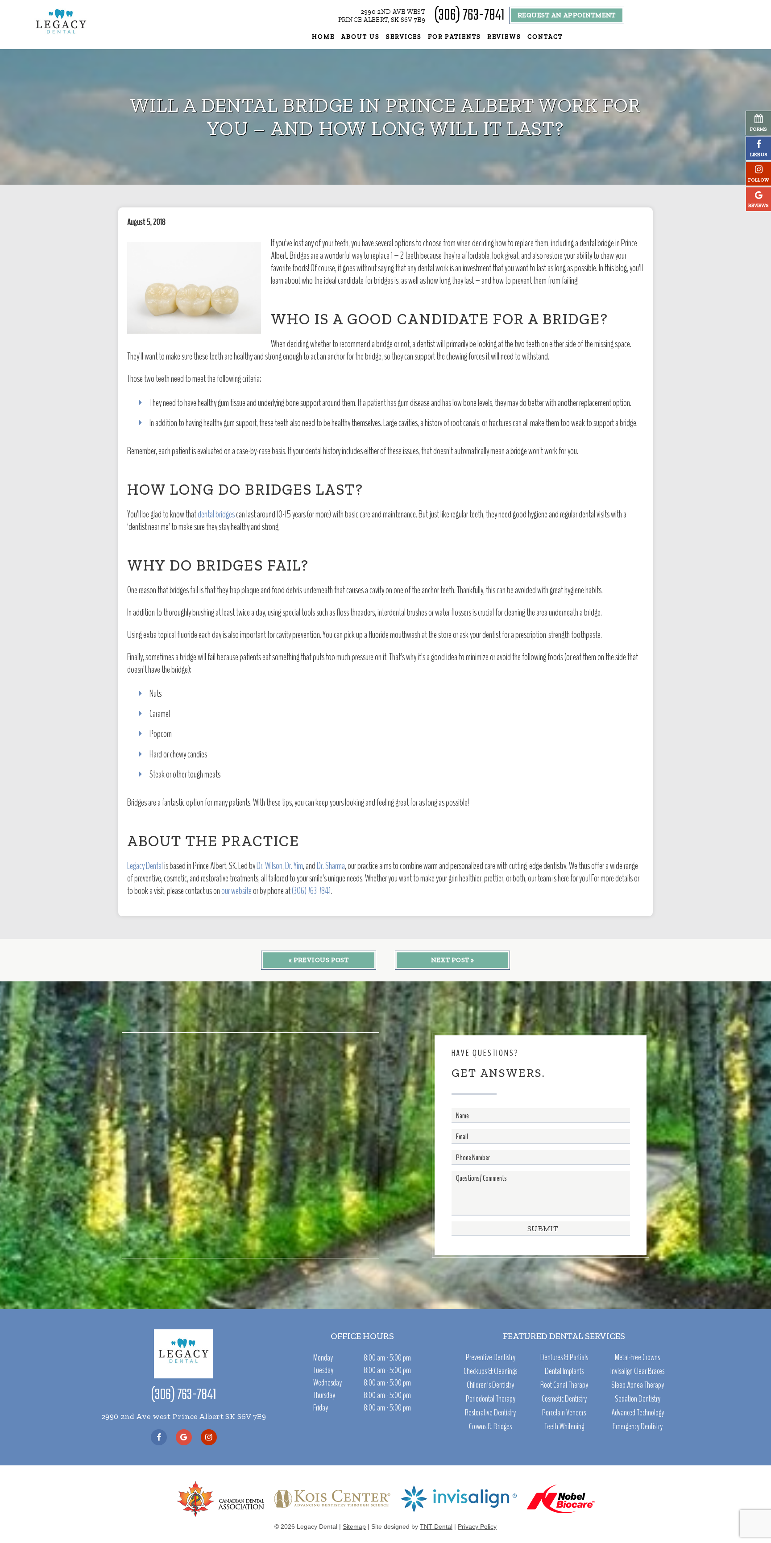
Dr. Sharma (331, 866)
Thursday (324, 1395)
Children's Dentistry (490, 1385)
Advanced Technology (637, 1413)
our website (236, 891)
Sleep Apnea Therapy (637, 1385)
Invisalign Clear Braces (637, 1371)
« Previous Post (319, 960)
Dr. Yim (294, 866)
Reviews (504, 37)
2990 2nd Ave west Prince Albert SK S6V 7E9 (183, 1416)
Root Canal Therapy (564, 1385)
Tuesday (323, 1370)
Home (323, 37)
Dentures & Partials (564, 1357)
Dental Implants (564, 1371)
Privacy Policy (477, 1526)
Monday (323, 1358)
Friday (320, 1408)
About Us (360, 37)
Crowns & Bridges (490, 1426)
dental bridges (216, 514)
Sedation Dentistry (637, 1399)
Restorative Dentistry (490, 1413)
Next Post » (452, 960)
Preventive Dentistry (490, 1357)
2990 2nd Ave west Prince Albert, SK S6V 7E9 (382, 16)
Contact (545, 37)
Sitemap (354, 1526)
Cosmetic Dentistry (564, 1399)
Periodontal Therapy (490, 1399)
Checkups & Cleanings (490, 1371)
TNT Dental (436, 1526)
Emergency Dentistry (638, 1426)
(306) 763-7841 (469, 16)
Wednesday (327, 1383)
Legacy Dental (145, 866)
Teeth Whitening (564, 1426)
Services (404, 37)
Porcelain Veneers (564, 1413)
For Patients (454, 37)
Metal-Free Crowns (637, 1357)
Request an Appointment (567, 15)
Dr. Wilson (269, 866)
